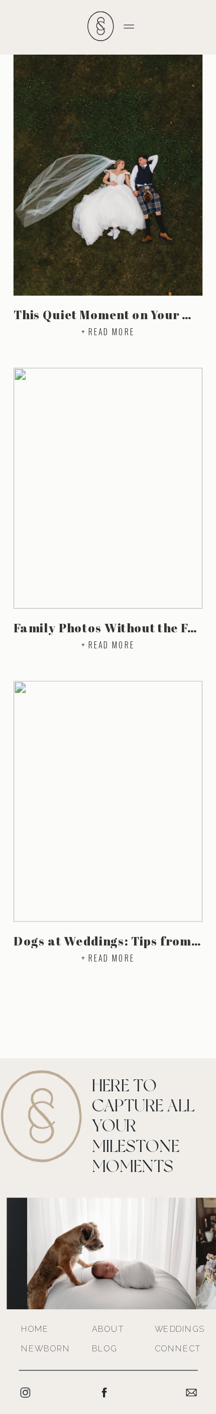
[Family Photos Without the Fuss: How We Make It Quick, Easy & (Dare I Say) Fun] (108, 488)
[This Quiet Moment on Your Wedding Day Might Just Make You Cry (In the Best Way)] (108, 175)
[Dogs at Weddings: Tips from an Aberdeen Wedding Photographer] (108, 801)
